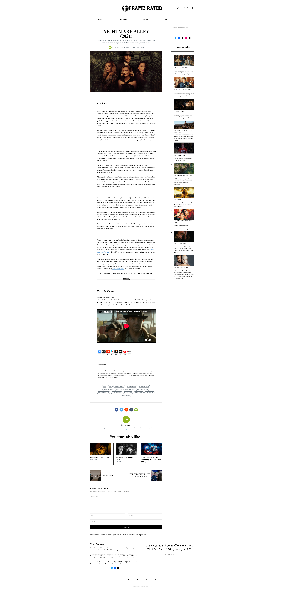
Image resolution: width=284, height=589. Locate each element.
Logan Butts (116, 47)
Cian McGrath (94, 459)
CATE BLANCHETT (131, 386)
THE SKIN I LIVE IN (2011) (181, 267)
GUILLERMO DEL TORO (142, 389)
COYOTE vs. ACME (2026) (181, 68)
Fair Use (110, 562)
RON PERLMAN (128, 392)
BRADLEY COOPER (119, 386)
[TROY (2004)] (184, 192)
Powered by (99, 364)
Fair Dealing (122, 562)
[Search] (192, 8)
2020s (104, 386)
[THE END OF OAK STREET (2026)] (184, 168)
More (127, 429)
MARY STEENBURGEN (103, 392)
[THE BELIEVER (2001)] (184, 148)
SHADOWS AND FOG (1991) (124, 458)
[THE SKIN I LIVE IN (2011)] (184, 260)
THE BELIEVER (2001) (180, 155)
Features (123, 19)
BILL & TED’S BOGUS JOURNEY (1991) (183, 221)
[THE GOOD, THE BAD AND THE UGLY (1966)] (184, 125)
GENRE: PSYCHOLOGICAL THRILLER (125, 389)
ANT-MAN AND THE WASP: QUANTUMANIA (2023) (151, 459)
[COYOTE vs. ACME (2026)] (184, 60)
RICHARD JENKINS (116, 392)
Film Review (126, 27)
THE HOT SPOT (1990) (180, 243)
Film (166, 19)
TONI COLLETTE (150, 392)
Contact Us (101, 8)
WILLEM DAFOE (126, 395)
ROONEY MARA (138, 392)
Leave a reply (136, 47)
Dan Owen (145, 464)
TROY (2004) (177, 199)
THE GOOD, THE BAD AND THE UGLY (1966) (183, 131)
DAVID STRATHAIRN (144, 386)
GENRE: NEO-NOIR (108, 389)
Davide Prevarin (120, 461)
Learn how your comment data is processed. (132, 535)
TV (185, 19)
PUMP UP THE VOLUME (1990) (182, 90)
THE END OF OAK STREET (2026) (183, 175)
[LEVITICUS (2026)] (184, 104)
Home (100, 19)
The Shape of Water (118, 268)
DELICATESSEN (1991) (99, 457)
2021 (110, 386)
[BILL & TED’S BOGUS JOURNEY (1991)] (184, 214)
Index (145, 19)
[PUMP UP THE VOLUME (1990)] (184, 82)
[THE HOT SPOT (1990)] (184, 236)
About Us (92, 8)
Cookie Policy (131, 557)
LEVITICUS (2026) (179, 112)
